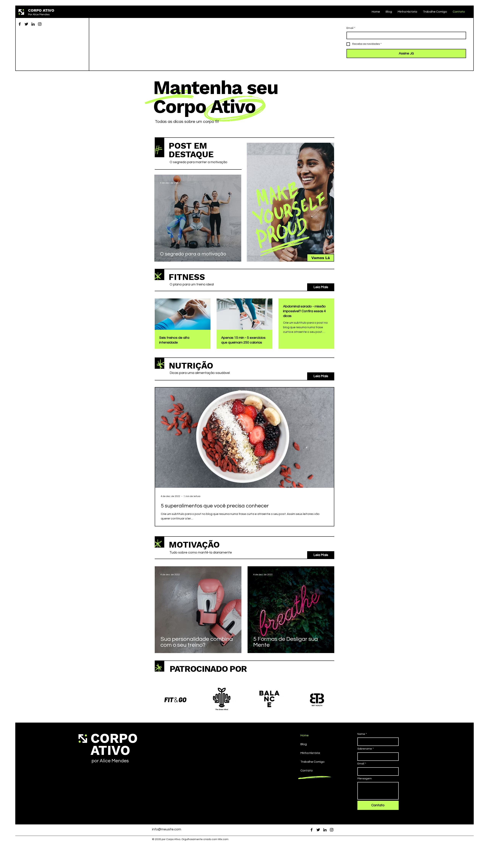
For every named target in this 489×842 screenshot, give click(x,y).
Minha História (310, 752)
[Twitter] (26, 24)
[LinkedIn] (33, 24)
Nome (362, 734)
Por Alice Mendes (38, 14)
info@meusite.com (166, 829)
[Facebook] (19, 24)
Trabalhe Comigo (312, 761)
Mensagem (364, 778)
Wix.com (223, 839)
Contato (306, 770)
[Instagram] (39, 24)
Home (304, 735)
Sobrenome (365, 748)
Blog (303, 744)
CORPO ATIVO (41, 10)
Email (351, 28)
